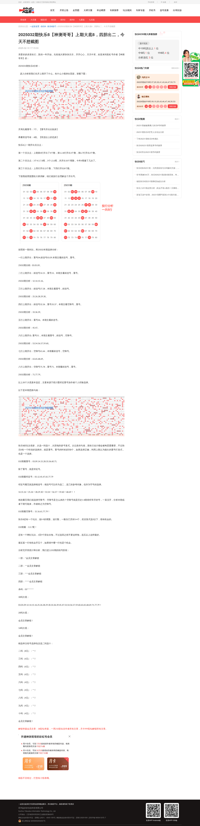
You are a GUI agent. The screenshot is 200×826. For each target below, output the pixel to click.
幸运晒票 (101, 10)
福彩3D (44, 19)
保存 (175, 2)
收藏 (164, 2)
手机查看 (151, 2)
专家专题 (140, 10)
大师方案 (88, 10)
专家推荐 (114, 10)
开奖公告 (64, 10)
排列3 (62, 19)
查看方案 (172, 87)
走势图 (76, 10)
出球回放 (177, 10)
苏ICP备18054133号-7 (97, 817)
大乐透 (33, 19)
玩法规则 (127, 10)
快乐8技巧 (51, 26)
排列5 (72, 19)
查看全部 (174, 68)
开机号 (152, 10)
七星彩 (82, 19)
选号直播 (164, 10)
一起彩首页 (34, 26)
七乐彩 (92, 19)
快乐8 (53, 19)
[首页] (26, 10)
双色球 (23, 19)
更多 (176, 119)
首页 (52, 10)
